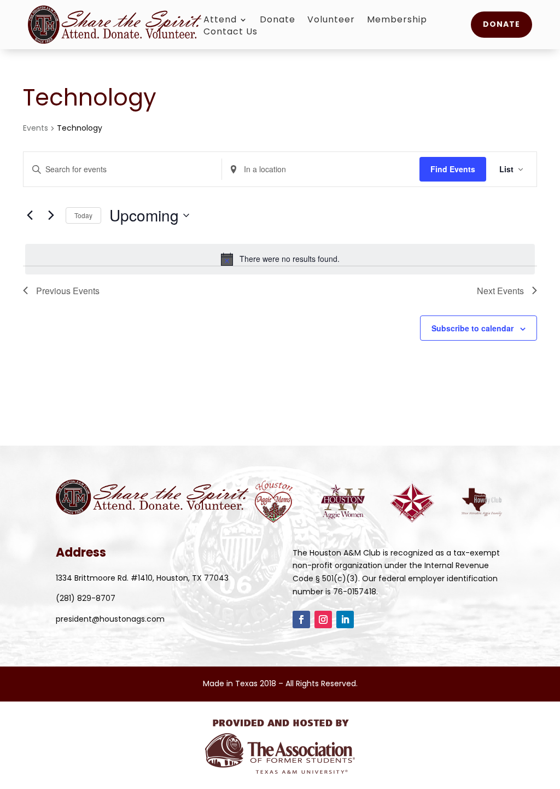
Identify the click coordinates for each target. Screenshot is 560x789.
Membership (397, 21)
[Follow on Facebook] (301, 619)
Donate (277, 21)
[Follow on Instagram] (323, 619)
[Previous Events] (29, 215)
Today (83, 215)
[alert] (280, 259)
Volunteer (331, 21)
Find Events (452, 168)
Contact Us (230, 33)
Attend (220, 21)
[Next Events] (50, 215)
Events (35, 128)
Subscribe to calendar (472, 328)
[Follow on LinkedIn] (345, 619)
